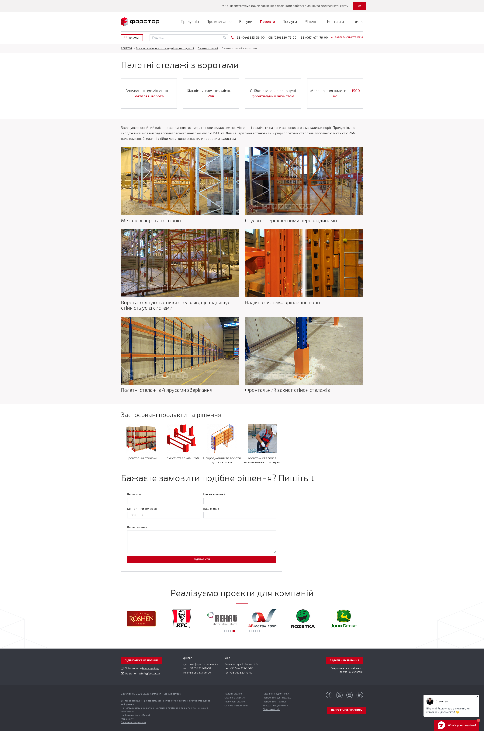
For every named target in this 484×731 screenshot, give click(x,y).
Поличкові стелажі (234, 701)
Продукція (190, 21)
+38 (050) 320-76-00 (282, 38)
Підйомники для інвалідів (277, 697)
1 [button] (225, 631)
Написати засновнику (346, 710)
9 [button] (259, 631)
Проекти (267, 21)
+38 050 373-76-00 (199, 672)
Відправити (202, 559)
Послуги (290, 21)
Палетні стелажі (233, 693)
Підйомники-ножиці (274, 701)
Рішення (312, 21)
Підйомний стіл (271, 709)
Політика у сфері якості (133, 722)
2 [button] (229, 631)
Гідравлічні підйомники (276, 693)
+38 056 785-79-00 (199, 668)
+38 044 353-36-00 (241, 668)
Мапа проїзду (150, 668)
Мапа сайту (127, 719)
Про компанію (219, 21)
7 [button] (250, 631)
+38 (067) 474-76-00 (313, 38)
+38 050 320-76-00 (241, 672)
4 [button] (238, 631)
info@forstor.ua (150, 673)
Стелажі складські (234, 697)
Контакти (335, 21)
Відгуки (245, 21)
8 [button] (254, 631)
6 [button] (246, 631)
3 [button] (234, 631)
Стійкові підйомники (236, 705)
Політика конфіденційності (135, 715)
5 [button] (242, 631)
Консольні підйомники (275, 705)
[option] (141, 618)
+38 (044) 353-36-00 (250, 38)
